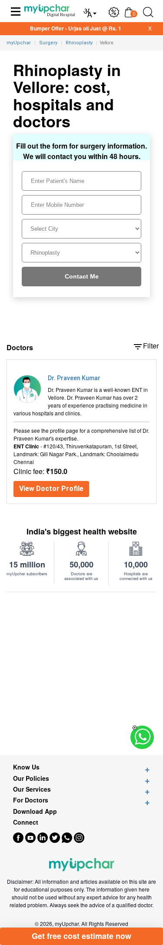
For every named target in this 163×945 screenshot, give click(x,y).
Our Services (32, 789)
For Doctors (30, 800)
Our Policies (31, 778)
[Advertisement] (81, 673)
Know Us (26, 767)
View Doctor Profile (51, 488)
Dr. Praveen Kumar (74, 378)
